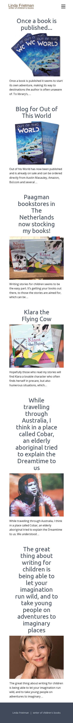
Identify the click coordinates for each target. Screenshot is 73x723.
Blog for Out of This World (37, 112)
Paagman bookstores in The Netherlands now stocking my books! (36, 213)
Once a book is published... (37, 24)
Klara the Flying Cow (36, 315)
